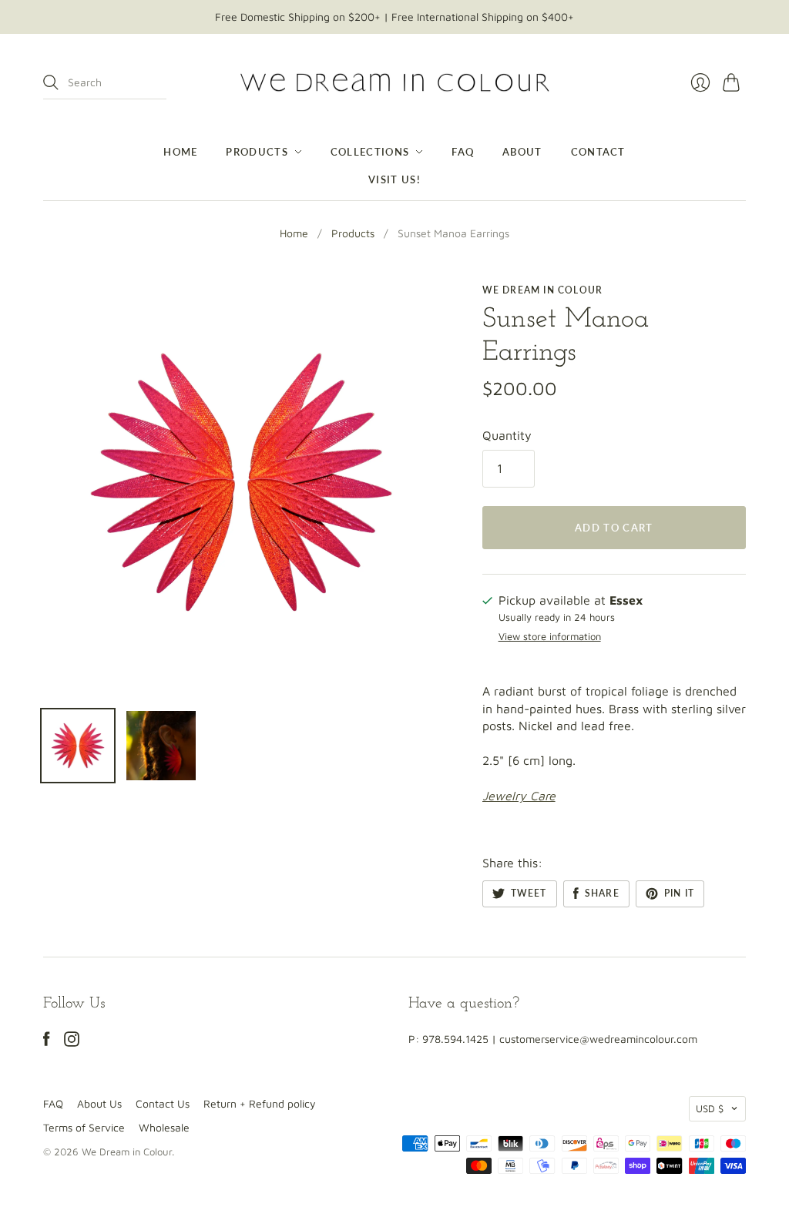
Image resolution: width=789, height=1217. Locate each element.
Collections (370, 152)
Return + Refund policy (259, 1103)
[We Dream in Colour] (395, 83)
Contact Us (163, 1103)
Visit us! (394, 179)
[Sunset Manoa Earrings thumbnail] (77, 745)
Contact (598, 152)
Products (256, 152)
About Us (99, 1103)
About (522, 152)
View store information (550, 636)
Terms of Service (84, 1127)
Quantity (507, 435)
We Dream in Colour (542, 290)
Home (180, 152)
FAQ (463, 152)
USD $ (710, 1108)
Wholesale (164, 1127)
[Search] (51, 82)
